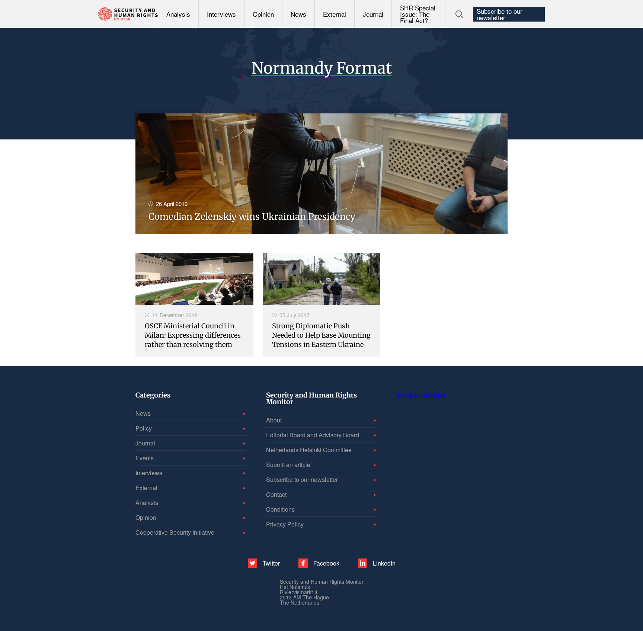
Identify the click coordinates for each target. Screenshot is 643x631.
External (334, 14)
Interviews (221, 14)
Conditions (280, 509)
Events (144, 458)
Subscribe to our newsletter (499, 14)
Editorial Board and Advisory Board (312, 435)
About (274, 420)
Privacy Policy (285, 524)
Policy (143, 428)
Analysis (178, 14)
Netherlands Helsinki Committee (309, 449)
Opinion (263, 14)
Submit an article (288, 464)
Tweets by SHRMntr (421, 395)
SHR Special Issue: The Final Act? (417, 14)
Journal (373, 14)
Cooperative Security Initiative (174, 532)
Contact (276, 494)
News (298, 14)
